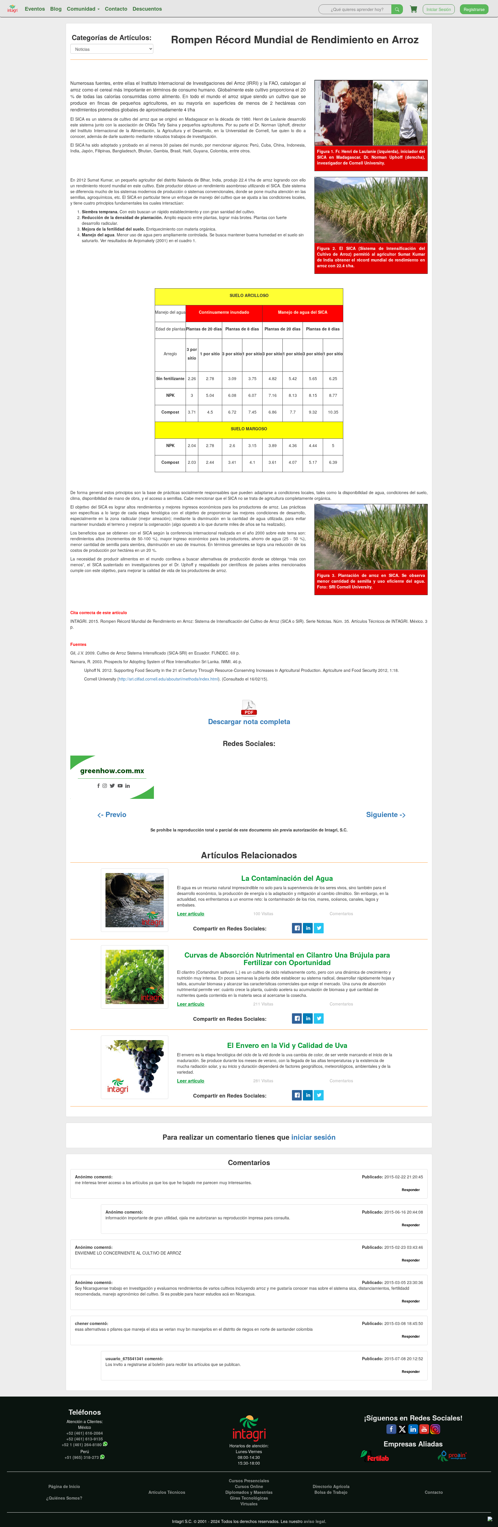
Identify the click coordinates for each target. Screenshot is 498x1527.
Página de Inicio (64, 1486)
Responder (411, 1189)
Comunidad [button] (82, 8)
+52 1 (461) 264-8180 (82, 1444)
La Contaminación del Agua (287, 878)
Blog (56, 8)
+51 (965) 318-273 (82, 1457)
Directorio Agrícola (331, 1486)
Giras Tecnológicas (249, 1498)
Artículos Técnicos (166, 1492)
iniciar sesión (313, 1137)
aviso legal (314, 1521)
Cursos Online (249, 1486)
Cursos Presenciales (249, 1480)
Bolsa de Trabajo (331, 1492)
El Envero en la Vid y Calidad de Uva (287, 1045)
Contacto (116, 8)
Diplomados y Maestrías (249, 1492)
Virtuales (249, 1504)
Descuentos (147, 8)
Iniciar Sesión (439, 9)
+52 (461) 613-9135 (84, 1439)
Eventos (35, 8)
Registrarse (474, 9)
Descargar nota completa (249, 721)
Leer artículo (190, 913)
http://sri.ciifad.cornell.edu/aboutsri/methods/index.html (168, 679)
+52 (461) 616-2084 (84, 1433)
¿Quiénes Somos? (64, 1498)
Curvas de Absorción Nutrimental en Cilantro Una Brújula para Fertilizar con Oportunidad (287, 958)
